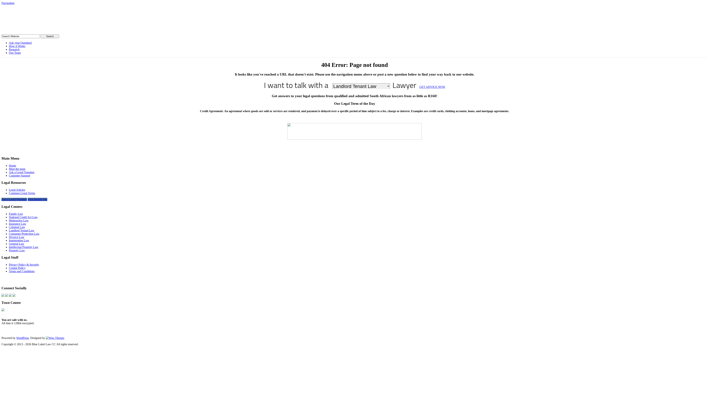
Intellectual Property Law (23, 247)
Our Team (15, 52)
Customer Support (19, 175)
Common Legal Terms (22, 193)
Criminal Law (17, 227)
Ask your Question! (20, 42)
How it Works (17, 46)
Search (50, 36)
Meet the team (17, 168)
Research (14, 49)
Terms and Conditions (22, 271)
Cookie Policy (17, 268)
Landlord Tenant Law (21, 230)
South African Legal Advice (39, 12)
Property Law (17, 250)
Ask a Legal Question (21, 172)
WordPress (22, 338)
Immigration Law (19, 240)
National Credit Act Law (23, 217)
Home (12, 165)
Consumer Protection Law (24, 233)
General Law (16, 243)
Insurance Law (17, 223)
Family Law (16, 213)
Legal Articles (17, 189)
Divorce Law (16, 237)
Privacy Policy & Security (24, 264)
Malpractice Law (19, 220)
